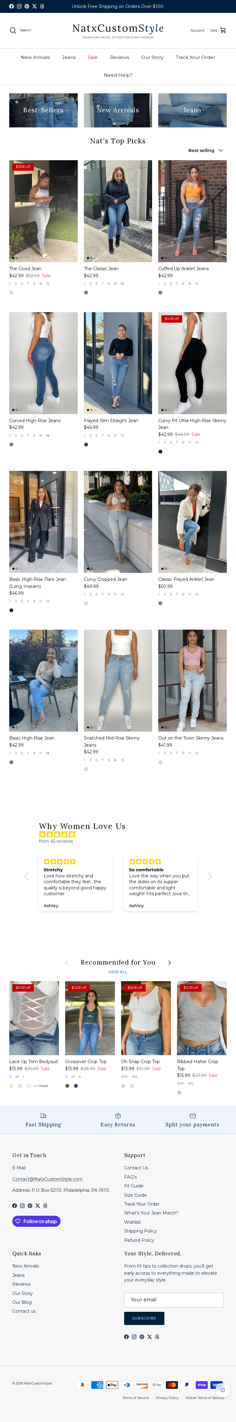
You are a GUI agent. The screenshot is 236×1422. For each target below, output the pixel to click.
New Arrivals (35, 57)
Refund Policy (139, 1240)
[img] (121, 834)
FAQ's (130, 1177)
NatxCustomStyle (38, 1383)
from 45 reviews (56, 841)
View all (118, 972)
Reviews (119, 57)
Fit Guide (134, 1186)
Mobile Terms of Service (205, 1398)
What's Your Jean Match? (151, 1213)
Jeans (69, 57)
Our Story (152, 57)
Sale (93, 57)
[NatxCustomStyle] (118, 30)
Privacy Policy (167, 1398)
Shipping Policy (140, 1231)
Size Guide (135, 1195)
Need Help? (118, 75)
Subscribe (144, 1318)
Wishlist (132, 1222)
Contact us (24, 1311)
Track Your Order (195, 57)
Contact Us (136, 1168)
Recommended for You (118, 962)
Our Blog (22, 1302)
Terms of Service (135, 1398)
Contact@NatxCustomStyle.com (47, 1179)
